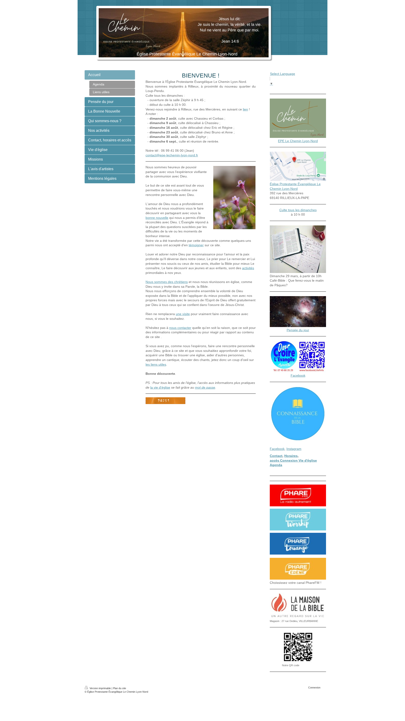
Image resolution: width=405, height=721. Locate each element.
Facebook (298, 375)
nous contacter (180, 328)
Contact (276, 456)
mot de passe (205, 387)
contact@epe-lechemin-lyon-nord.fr (172, 155)
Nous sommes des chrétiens (167, 282)
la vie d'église (160, 387)
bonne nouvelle (157, 218)
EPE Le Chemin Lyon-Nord (298, 141)
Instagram (293, 449)
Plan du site (119, 688)
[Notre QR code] (298, 647)
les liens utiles (156, 364)
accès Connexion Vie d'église (293, 460)
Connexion (314, 687)
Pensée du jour (298, 330)
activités (248, 268)
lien (245, 109)
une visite (183, 314)
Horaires (291, 456)
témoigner (196, 245)
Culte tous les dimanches (298, 210)
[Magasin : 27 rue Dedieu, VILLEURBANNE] (298, 606)
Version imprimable (100, 688)
